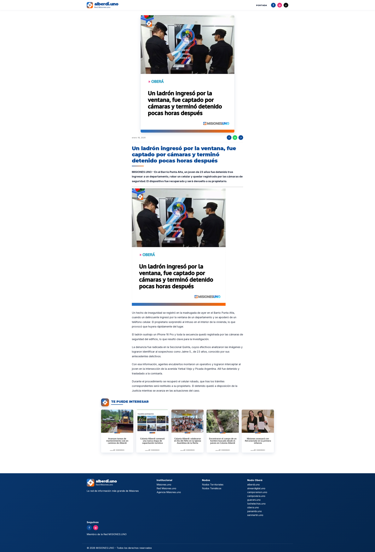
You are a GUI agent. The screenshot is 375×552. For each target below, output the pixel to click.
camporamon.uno (257, 492)
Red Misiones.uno (166, 488)
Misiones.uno (164, 484)
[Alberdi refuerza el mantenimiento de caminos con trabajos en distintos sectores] (117, 431)
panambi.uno (254, 511)
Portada (261, 5)
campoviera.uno (256, 496)
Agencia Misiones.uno (169, 492)
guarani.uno (254, 499)
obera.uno (253, 507)
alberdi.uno (253, 484)
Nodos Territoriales (212, 484)
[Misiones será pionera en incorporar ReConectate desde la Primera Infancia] (258, 431)
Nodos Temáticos (211, 488)
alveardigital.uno (256, 488)
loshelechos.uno (256, 503)
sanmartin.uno (255, 515)
